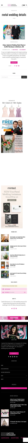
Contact (14, 353)
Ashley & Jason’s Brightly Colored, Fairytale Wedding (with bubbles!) (17, 399)
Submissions (5, 438)
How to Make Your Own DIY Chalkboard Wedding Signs (17, 264)
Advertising (15, 438)
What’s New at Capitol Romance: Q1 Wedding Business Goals (17, 412)
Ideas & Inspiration (4, 368)
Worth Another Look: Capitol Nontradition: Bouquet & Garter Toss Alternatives (17, 237)
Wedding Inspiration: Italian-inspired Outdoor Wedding (18, 246)
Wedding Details (14, 41)
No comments (23, 49)
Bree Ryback (15, 49)
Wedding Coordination (5, 372)
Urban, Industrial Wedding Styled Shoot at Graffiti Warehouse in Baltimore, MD (14, 46)
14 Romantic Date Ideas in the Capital (18, 421)
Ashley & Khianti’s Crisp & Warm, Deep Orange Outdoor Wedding (18, 405)
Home (2, 365)
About (2, 379)
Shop (2, 375)
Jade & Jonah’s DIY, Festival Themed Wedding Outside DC (18, 273)
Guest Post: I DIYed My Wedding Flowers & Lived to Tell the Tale (17, 255)
